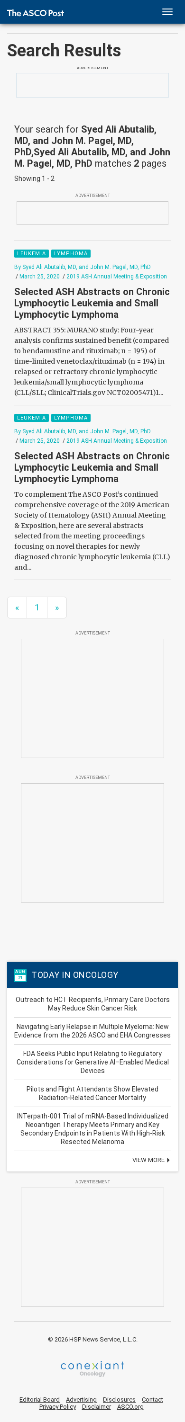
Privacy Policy (57, 1406)
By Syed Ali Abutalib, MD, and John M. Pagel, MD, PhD (82, 267)
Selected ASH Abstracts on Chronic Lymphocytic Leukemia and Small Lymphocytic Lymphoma (92, 303)
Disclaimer (96, 1406)
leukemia (31, 253)
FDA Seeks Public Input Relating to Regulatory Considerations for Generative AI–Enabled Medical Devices (93, 1062)
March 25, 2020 (39, 276)
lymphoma (71, 253)
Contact (152, 1399)
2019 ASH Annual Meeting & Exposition (116, 276)
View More (149, 1159)
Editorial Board (39, 1399)
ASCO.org (130, 1406)
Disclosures (119, 1399)
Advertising (81, 1399)
